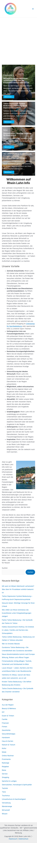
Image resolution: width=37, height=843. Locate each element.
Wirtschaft (6, 810)
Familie (4, 719)
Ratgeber (5, 766)
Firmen (4, 727)
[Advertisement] (18, 37)
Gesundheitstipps (8, 734)
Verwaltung (6, 803)
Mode (4, 752)
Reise (5, 130)
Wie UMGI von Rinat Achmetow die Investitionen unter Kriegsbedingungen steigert (17, 156)
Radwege (5, 763)
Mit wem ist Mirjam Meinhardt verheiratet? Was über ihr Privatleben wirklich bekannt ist (16, 80)
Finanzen (5, 723)
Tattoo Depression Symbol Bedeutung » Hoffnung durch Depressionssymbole (15, 106)
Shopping (5, 777)
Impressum (13, 839)
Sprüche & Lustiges (9, 781)
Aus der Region (8, 705)
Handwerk (6, 737)
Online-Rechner (8, 756)
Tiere (4, 792)
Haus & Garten (7, 741)
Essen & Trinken (8, 716)
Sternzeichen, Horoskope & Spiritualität (17, 785)
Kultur (4, 748)
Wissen (4, 814)
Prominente (7, 75)
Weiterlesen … (8, 97)
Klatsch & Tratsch (8, 745)
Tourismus (6, 796)
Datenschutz (23, 839)
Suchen (5, 568)
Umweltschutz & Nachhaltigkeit (14, 799)
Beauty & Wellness (9, 708)
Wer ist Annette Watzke (11, 644)
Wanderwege (7, 806)
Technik (5, 788)
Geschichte (6, 730)
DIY (3, 712)
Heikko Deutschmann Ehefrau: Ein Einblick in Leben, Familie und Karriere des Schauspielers (18, 630)
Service (4, 774)
